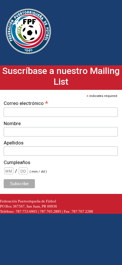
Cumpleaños (17, 162)
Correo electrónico (26, 103)
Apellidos (14, 143)
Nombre (12, 123)
